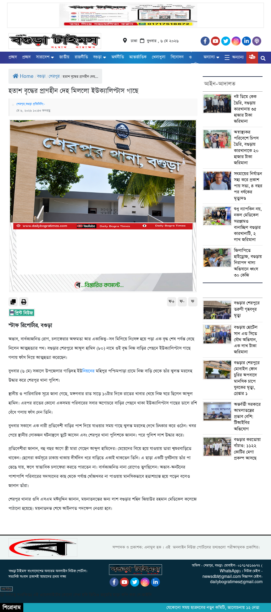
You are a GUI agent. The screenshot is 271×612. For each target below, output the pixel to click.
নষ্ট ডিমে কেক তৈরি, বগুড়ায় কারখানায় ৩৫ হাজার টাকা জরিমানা (245, 109)
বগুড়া (97, 57)
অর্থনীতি (117, 57)
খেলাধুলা (158, 57)
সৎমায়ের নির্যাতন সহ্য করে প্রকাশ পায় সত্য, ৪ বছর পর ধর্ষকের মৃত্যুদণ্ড (248, 186)
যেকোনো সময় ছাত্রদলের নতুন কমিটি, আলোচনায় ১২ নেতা (206, 608)
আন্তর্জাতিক (138, 57)
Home (27, 76)
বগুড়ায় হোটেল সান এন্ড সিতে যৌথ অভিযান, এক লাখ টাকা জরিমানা (246, 339)
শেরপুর (54, 76)
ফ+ (172, 301)
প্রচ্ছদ (12, 57)
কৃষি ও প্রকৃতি (193, 57)
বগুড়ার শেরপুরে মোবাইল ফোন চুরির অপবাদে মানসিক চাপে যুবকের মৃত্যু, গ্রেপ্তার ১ (247, 378)
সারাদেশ (42, 57)
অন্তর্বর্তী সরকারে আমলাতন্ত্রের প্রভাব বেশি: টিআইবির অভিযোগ (247, 416)
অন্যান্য (209, 57)
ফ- (182, 301)
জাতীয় (64, 57)
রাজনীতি (81, 57)
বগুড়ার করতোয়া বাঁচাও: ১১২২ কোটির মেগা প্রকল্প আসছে (247, 449)
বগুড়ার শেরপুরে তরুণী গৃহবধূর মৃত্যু (247, 309)
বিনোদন (177, 57)
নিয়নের (88, 371)
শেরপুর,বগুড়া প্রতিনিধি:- (30, 104)
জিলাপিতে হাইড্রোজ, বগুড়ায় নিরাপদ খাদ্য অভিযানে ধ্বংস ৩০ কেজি (248, 263)
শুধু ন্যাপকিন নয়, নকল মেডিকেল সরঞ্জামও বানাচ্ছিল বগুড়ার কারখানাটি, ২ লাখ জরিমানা (248, 224)
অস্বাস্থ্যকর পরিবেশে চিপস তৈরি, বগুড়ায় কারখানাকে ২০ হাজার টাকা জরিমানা (246, 147)
